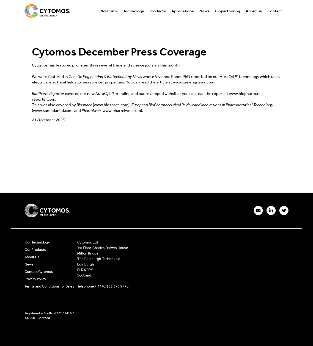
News (204, 11)
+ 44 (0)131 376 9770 (112, 286)
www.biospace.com (111, 104)
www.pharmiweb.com (122, 110)
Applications (182, 11)
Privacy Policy (35, 279)
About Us (32, 257)
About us (254, 11)
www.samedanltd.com (52, 110)
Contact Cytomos (39, 271)
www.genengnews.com (193, 82)
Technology (133, 11)
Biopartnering (227, 11)
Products (157, 11)
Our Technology (37, 242)
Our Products (35, 249)
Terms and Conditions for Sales (49, 286)
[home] (47, 11)
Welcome (109, 11)
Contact (274, 11)
